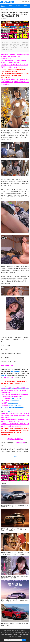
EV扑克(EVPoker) (8, 365)
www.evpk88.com (16, 398)
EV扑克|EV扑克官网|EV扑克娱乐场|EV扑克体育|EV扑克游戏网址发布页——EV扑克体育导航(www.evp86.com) (15, 75)
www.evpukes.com (13, 403)
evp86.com (4, 375)
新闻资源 (3, 6)
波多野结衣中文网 (7, 2)
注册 (26, 1)
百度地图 (25, 632)
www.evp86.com (15, 371)
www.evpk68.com (14, 400)
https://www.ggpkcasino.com (16, 407)
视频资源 (26, 5)
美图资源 (11, 5)
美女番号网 (9, 411)
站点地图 (21, 632)
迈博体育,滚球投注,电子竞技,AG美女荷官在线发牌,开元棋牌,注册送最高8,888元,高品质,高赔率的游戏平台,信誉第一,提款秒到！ (15, 82)
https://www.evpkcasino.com (16, 405)
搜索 (24, 640)
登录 (23, 1)
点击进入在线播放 (15, 439)
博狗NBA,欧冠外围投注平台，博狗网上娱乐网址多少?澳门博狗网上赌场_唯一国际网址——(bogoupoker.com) (15, 56)
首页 (2, 5)
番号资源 (18, 5)
